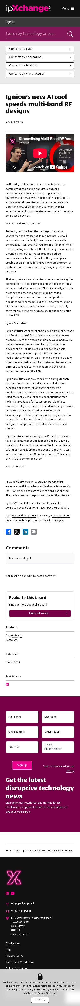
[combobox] (40, 49)
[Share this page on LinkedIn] (26, 532)
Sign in (10, 22)
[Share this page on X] (17, 532)
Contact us (13, 944)
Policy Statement (17, 969)
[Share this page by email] (34, 532)
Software (11, 640)
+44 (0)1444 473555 (21, 911)
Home (8, 850)
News (18, 850)
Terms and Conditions (20, 963)
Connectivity (14, 635)
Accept (39, 1000)
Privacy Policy (14, 956)
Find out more (38, 613)
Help (8, 950)
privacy (70, 770)
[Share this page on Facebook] (9, 532)
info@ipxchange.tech (23, 903)
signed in (27, 576)
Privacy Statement (47, 993)
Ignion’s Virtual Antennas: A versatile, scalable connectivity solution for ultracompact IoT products (37, 505)
